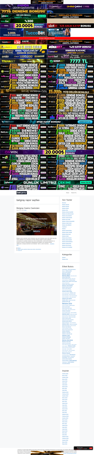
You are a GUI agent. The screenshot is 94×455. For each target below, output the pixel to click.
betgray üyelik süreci (65, 350)
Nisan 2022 (64, 443)
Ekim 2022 (64, 432)
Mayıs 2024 (64, 397)
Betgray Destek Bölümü (67, 241)
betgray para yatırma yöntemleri (68, 319)
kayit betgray (73, 360)
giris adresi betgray (66, 356)
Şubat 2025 (64, 381)
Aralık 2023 (64, 406)
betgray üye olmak (64, 351)
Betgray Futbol (65, 236)
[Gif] (47, 91)
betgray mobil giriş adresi (66, 318)
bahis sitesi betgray (72, 269)
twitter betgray (71, 362)
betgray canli (65, 281)
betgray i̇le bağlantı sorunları (66, 312)
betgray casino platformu (66, 288)
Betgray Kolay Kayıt (66, 234)
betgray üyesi (70, 351)
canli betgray (72, 354)
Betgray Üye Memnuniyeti (67, 213)
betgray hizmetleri (64, 309)
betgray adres (69, 270)
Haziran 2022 (65, 440)
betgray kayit (66, 314)
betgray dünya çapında (72, 294)
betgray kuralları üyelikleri (72, 315)
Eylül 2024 (64, 390)
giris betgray (73, 356)
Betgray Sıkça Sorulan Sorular (67, 329)
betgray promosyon (65, 322)
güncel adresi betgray (67, 358)
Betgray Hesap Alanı (66, 243)
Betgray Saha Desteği (67, 239)
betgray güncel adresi (66, 306)
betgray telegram (66, 331)
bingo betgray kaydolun (65, 354)
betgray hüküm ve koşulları (71, 309)
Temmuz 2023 (65, 416)
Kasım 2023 (64, 408)
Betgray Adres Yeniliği (67, 232)
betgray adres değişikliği (66, 272)
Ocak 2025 (64, 382)
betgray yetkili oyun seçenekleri (66, 344)
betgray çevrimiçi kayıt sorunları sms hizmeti (68, 347)
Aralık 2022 (64, 429)
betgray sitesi (65, 324)
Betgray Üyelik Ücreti (66, 223)
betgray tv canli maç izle (67, 333)
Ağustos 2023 (65, 414)
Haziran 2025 (65, 377)
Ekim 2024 (64, 388)
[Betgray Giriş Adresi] (22, 192)
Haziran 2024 (65, 395)
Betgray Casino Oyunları (67, 287)
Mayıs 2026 (64, 375)
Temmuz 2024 (65, 394)
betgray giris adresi (67, 298)
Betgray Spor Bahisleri (66, 326)
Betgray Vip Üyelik (66, 219)
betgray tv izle (66, 335)
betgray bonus (72, 279)
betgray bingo (73, 278)
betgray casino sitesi (67, 291)
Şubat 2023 (64, 425)
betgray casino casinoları (22, 249)
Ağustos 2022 (65, 436)
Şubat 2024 (64, 403)
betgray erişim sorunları (65, 295)
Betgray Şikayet (65, 204)
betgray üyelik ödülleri (72, 350)
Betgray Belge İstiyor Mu (66, 278)
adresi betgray (64, 269)
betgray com (73, 292)
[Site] (23, 66)
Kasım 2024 (64, 386)
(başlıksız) (64, 226)
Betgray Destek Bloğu (67, 230)
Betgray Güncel (65, 206)
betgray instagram (66, 310)
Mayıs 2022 (64, 442)
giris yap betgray (71, 357)
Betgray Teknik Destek (67, 217)
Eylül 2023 (64, 412)
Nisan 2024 (64, 399)
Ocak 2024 (64, 405)
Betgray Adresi (65, 208)
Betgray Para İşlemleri (67, 215)
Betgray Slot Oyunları (66, 325)
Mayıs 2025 (64, 379)
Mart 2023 (64, 423)
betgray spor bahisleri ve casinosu (67, 328)
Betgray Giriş (73, 192)
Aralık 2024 (64, 384)
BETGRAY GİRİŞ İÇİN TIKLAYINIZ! (47, 38)
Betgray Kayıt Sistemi (67, 237)
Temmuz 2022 (65, 438)
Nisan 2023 (64, 421)
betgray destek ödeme (65, 294)
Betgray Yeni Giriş (66, 341)
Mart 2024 (64, 401)
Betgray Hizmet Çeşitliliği (67, 212)
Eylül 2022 (64, 434)
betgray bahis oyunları (73, 275)
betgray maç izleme (72, 316)
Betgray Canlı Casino (73, 281)
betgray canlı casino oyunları (68, 284)
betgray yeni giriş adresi (66, 343)
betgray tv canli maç (66, 332)
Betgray (67, 192)
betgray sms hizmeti (73, 325)
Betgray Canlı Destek (67, 285)
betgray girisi (65, 300)
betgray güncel (72, 305)
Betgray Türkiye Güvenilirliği (68, 221)
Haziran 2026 (65, 373)
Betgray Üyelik (71, 346)
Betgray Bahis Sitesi (66, 277)
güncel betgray (38, 249)
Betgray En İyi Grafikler (67, 247)
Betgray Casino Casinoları (28, 208)
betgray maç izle (65, 316)
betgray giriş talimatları (65, 305)
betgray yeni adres (66, 338)
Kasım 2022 (64, 431)
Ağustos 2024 (65, 392)
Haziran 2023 (65, 418)
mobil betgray (64, 362)
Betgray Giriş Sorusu (66, 245)
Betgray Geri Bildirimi (66, 224)
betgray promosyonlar (73, 322)
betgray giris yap (66, 301)
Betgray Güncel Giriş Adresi (67, 308)
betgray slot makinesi (73, 324)
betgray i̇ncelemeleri (73, 312)
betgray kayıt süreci (65, 315)
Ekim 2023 (64, 410)
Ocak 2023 (64, 427)
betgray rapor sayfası (31, 249)
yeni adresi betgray (66, 363)
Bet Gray (64, 202)
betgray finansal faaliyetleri (73, 295)
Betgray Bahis (66, 275)
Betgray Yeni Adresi (67, 340)
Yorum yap (20, 250)
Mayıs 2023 (64, 419)
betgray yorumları (74, 344)
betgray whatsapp (66, 337)
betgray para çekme (67, 321)
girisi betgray (65, 357)
